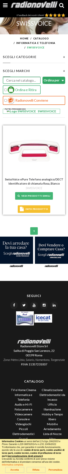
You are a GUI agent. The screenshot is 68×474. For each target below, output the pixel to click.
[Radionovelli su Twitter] (24, 305)
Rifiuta (35, 470)
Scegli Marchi (34, 71)
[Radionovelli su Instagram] (44, 305)
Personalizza (55, 470)
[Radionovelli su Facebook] (14, 305)
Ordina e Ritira (25, 90)
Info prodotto (37, 209)
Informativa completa (12, 464)
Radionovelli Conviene (31, 100)
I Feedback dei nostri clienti (31, 15)
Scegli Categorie (34, 57)
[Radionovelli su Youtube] (34, 305)
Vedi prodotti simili (35, 195)
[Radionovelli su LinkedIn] (54, 305)
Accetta (14, 470)
